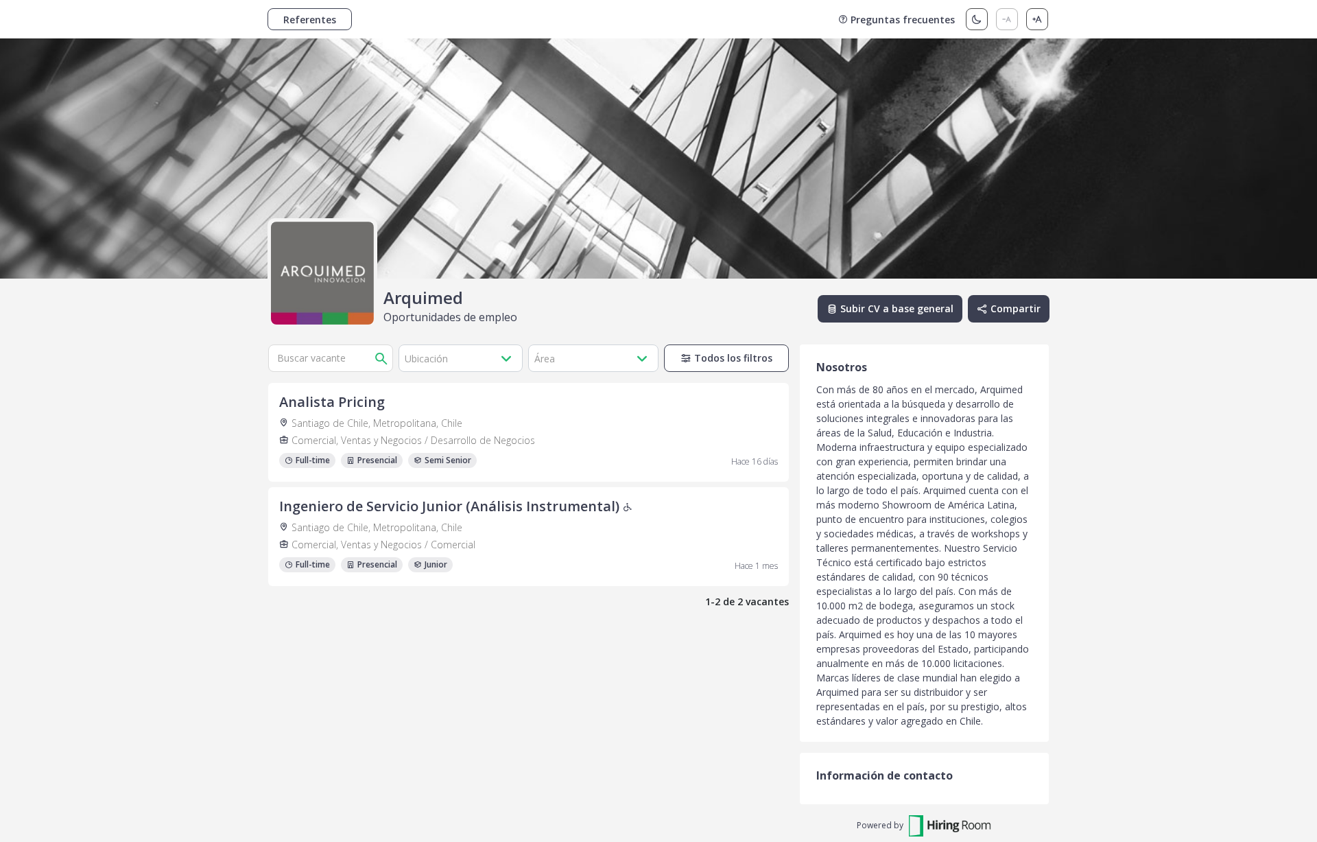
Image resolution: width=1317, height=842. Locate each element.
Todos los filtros (733, 357)
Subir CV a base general (896, 308)
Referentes (309, 19)
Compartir (1015, 308)
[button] (461, 358)
